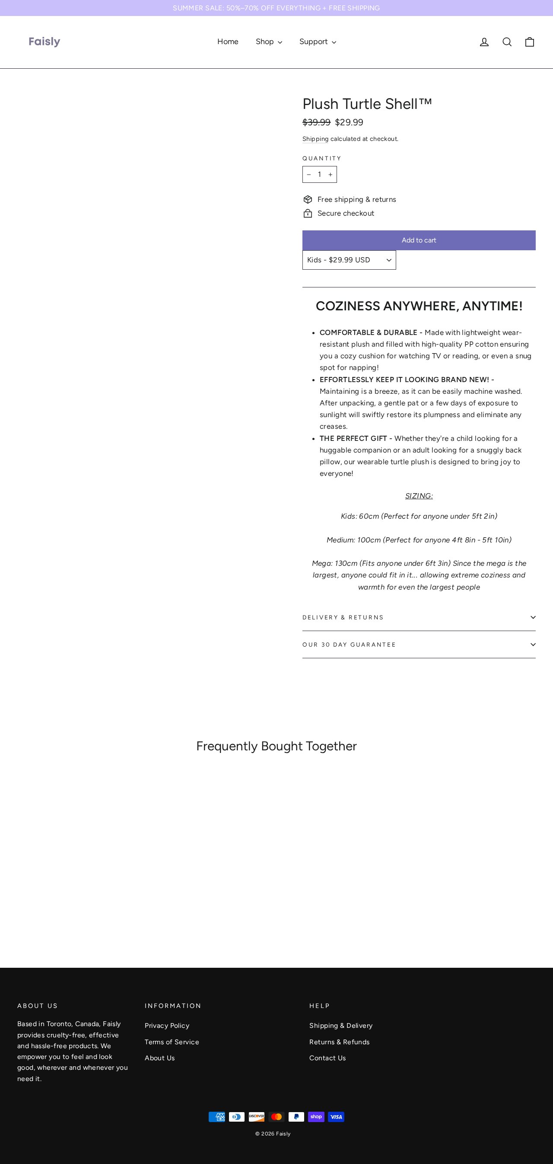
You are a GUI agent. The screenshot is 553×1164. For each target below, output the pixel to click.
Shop (266, 41)
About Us (160, 1058)
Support (314, 41)
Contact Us (327, 1058)
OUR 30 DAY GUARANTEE (349, 644)
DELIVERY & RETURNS (343, 617)
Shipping (315, 139)
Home (227, 41)
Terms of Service (172, 1042)
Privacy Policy (167, 1025)
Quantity (322, 158)
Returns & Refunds (339, 1042)
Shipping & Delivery (340, 1025)
